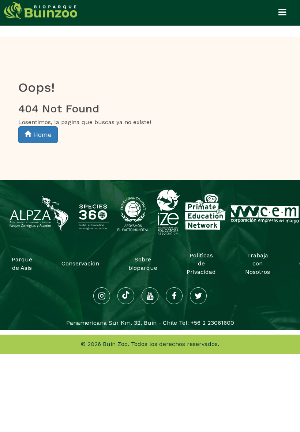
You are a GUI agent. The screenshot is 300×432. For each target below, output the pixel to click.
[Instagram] (101, 295)
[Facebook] (174, 295)
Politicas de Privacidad (201, 264)
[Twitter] (198, 295)
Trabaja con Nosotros (257, 264)
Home (41, 134)
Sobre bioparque (142, 263)
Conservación (80, 263)
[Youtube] (150, 295)
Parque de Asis (22, 263)
